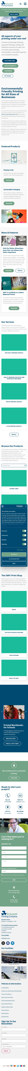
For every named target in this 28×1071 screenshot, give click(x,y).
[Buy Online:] (20, 807)
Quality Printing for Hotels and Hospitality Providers (14, 378)
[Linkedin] (12, 943)
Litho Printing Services (14, 426)
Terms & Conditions (6, 994)
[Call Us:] (7, 795)
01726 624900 (7, 801)
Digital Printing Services (14, 402)
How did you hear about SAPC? (9, 868)
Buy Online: (20, 811)
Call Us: (7, 800)
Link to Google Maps (14, 892)
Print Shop (20, 813)
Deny (14, 563)
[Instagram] (3, 943)
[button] (20, 4)
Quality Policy (5, 1016)
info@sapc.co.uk (20, 801)
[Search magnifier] (25, 466)
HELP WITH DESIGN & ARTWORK (14, 632)
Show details (20, 549)
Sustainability (5, 988)
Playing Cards (14, 488)
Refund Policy (5, 1013)
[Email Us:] (20, 795)
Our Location (7, 813)
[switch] (24, 535)
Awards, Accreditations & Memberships (11, 991)
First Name (4, 1027)
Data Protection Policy (7, 997)
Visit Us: (7, 811)
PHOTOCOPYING (14, 655)
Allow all (14, 554)
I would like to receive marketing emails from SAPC (13, 875)
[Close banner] (25, 506)
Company (3, 1038)
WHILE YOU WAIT (14, 678)
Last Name (4, 1033)
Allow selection (14, 559)
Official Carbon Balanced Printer (9, 114)
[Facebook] (8, 943)
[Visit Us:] (7, 807)
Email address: (5, 1044)
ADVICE (14, 609)
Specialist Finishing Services (14, 353)
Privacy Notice (5, 1010)
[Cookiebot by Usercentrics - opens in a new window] (17, 506)
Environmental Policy (6, 1004)
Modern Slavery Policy (7, 1007)
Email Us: (20, 800)
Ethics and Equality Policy (8, 1000)
